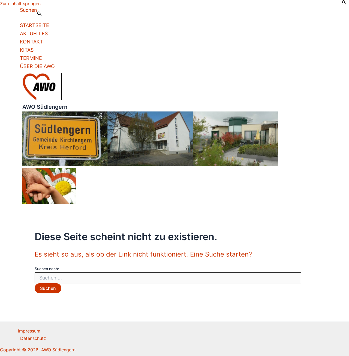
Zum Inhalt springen (20, 3)
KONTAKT (31, 42)
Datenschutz (33, 338)
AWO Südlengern (44, 107)
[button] (31, 12)
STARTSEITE (34, 25)
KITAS (27, 50)
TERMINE (31, 58)
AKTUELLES (34, 33)
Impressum (29, 331)
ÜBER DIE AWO (37, 66)
